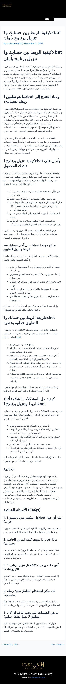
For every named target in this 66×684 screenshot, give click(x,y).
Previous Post (10, 645)
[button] (47, 18)
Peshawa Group (38, 677)
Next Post (57, 645)
